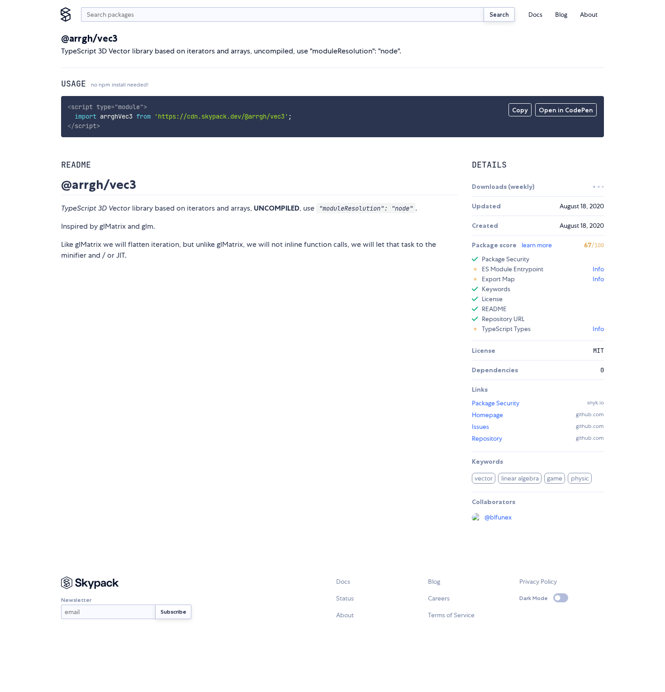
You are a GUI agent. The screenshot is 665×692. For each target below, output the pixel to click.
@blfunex (498, 517)
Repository (487, 438)
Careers (439, 598)
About (589, 14)
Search (499, 14)
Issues (480, 427)
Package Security (495, 403)
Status (345, 598)
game (554, 478)
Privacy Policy (538, 581)
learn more (537, 245)
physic (580, 478)
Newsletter (76, 599)
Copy (520, 110)
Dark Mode (533, 598)
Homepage (487, 415)
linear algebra (520, 478)
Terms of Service (451, 615)
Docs (535, 14)
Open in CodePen (566, 110)
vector (484, 478)
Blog (561, 14)
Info (598, 269)
